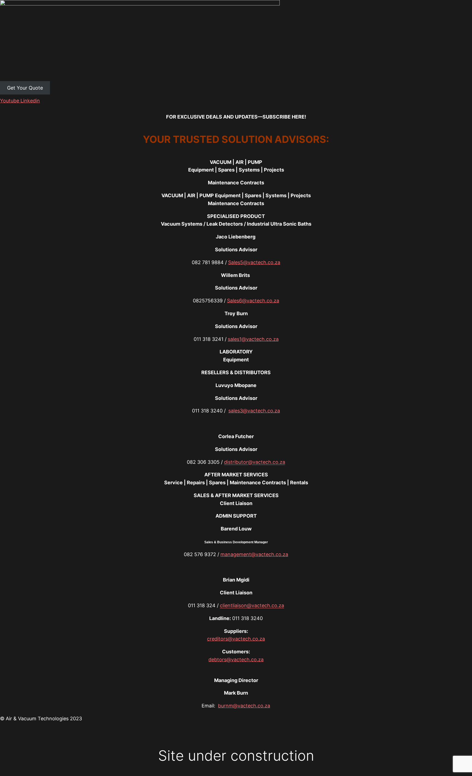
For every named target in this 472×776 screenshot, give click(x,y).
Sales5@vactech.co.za (254, 262)
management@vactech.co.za (254, 554)
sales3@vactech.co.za (254, 411)
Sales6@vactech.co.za (253, 300)
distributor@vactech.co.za (254, 462)
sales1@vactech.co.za (253, 339)
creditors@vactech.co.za (236, 639)
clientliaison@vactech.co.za (252, 605)
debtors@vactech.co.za (236, 659)
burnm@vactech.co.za (244, 706)
